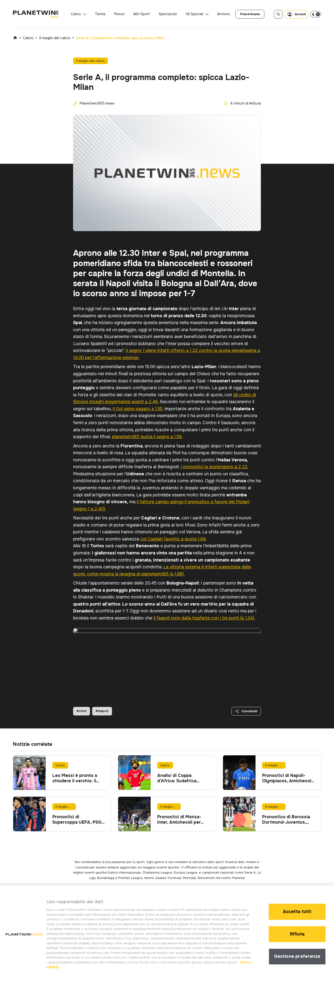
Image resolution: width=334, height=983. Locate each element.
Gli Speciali (194, 14)
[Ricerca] (278, 14)
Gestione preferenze (297, 956)
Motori (119, 14)
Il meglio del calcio (54, 37)
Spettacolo (168, 14)
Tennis (100, 14)
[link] (249, 14)
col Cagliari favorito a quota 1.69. (173, 539)
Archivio (223, 14)
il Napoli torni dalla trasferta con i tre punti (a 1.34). (204, 618)
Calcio (76, 14)
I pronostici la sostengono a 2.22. (214, 466)
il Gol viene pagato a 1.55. (138, 408)
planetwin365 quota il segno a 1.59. (147, 436)
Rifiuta (297, 934)
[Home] (15, 37)
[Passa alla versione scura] (315, 14)
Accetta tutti (297, 911)
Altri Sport (141, 14)
